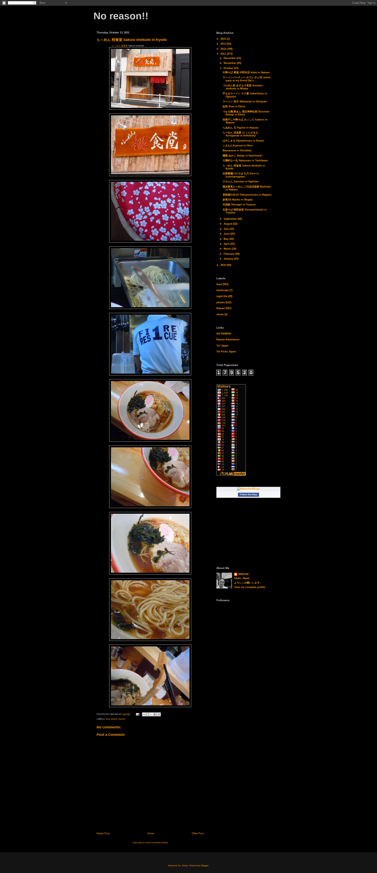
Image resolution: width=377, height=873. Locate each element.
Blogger (204, 865)
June (227, 233)
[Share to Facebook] (155, 714)
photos (114, 719)
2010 (224, 265)
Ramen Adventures (227, 339)
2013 (224, 43)
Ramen (122, 719)
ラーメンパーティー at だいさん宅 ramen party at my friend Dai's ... (247, 79)
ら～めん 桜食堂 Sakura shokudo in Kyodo (132, 40)
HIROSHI (243, 574)
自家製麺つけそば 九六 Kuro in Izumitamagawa (241, 175)
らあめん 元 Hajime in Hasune (240, 127)
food (108, 719)
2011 (224, 53)
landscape (222, 290)
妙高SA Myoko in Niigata (238, 199)
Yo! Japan (222, 345)
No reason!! (120, 15)
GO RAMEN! (223, 333)
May (226, 238)
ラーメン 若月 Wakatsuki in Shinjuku (245, 101)
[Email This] (144, 714)
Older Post (198, 833)
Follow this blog (248, 494)
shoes (220, 314)
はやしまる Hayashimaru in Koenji (243, 140)
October (229, 68)
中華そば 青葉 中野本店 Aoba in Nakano (246, 72)
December (230, 58)
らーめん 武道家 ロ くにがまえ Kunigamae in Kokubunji (240, 134)
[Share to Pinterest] (159, 714)
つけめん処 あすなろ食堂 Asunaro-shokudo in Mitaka (243, 87)
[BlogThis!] (148, 714)
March (228, 248)
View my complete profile (249, 587)
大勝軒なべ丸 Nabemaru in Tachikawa (245, 160)
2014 (224, 38)
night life (221, 296)
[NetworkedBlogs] (248, 488)
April (227, 243)
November (230, 63)
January (229, 258)
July (227, 228)
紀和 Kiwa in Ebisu (234, 106)
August (228, 223)
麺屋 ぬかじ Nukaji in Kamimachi (242, 155)
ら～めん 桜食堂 (120, 45)
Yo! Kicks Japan (226, 351)
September (231, 218)
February (229, 253)
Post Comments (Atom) (157, 842)
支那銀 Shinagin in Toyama (239, 204)
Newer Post (103, 833)
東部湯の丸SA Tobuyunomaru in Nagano (247, 194)
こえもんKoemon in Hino (238, 145)
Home (150, 833)
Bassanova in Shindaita (237, 150)
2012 (224, 48)
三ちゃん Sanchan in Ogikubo (241, 181)
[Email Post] (137, 714)
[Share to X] (151, 714)
